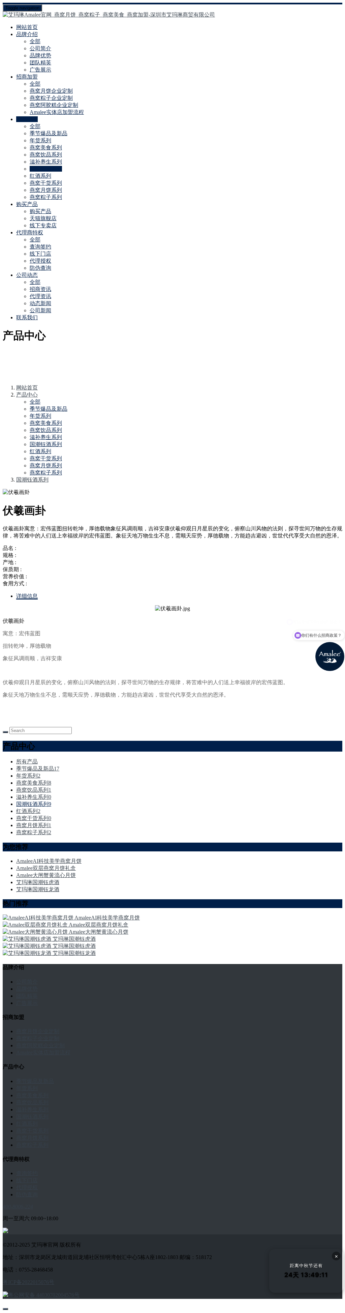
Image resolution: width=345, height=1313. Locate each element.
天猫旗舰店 (43, 218)
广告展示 (40, 69)
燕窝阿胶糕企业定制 (54, 105)
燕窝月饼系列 (46, 190)
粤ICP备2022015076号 (28, 1282)
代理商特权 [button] (29, 232)
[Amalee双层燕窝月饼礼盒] (36, 925)
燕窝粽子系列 (46, 197)
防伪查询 (40, 268)
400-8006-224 (18, 1206)
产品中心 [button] (27, 119)
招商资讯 (40, 289)
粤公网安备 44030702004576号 (44, 1295)
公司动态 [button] (27, 275)
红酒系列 (40, 176)
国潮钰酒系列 (46, 169)
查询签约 (40, 247)
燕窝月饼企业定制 (51, 91)
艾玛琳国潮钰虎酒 (37, 882)
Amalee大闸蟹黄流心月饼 (46, 875)
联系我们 (27, 317)
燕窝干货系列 (46, 183)
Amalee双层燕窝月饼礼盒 (46, 868)
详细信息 (27, 596)
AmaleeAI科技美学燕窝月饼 (49, 861)
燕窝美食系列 (46, 147)
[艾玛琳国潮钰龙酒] (28, 953)
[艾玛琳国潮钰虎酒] (28, 939)
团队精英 (40, 62)
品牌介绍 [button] (27, 34)
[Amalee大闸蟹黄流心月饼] (36, 932)
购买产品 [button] (27, 204)
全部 (35, 41)
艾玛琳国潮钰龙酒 (37, 889)
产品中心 (27, 395)
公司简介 (40, 48)
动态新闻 (40, 303)
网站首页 (27, 27)
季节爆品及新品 (48, 133)
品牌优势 (40, 55)
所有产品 (27, 761)
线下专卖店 (43, 225)
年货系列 (40, 140)
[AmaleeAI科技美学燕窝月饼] (38, 918)
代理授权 (40, 261)
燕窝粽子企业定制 (51, 98)
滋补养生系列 (46, 162)
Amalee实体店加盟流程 (57, 112)
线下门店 (40, 254)
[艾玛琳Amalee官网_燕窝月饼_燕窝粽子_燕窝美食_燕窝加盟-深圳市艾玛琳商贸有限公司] (172, 15)
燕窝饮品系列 (46, 154)
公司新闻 (40, 310)
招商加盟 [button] (27, 77)
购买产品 (40, 211)
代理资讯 (40, 296)
